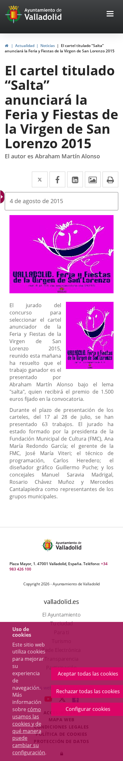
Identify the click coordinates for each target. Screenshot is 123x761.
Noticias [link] (47, 45)
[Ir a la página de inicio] (14, 14)
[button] (110, 14)
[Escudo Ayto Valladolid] (48, 545)
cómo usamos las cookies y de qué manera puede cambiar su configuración (28, 731)
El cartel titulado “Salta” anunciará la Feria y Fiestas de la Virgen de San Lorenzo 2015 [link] (59, 48)
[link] (6, 45)
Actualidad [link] (24, 45)
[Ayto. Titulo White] (43, 14)
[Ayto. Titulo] (68, 545)
